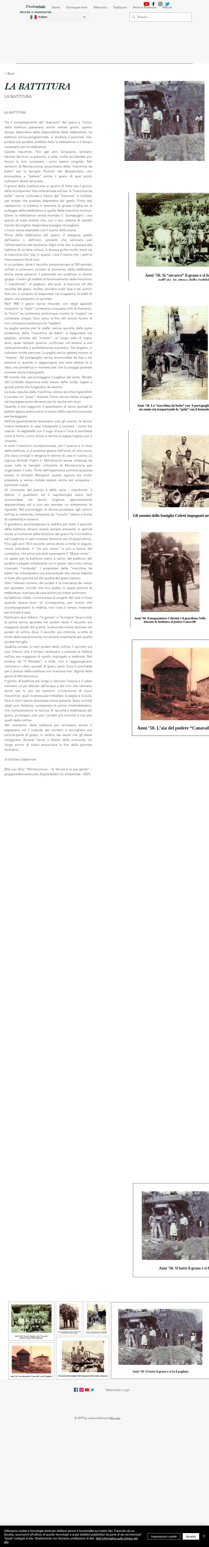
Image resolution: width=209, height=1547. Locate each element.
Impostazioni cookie (164, 1536)
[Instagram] (160, 4)
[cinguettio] (167, 4)
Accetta (191, 1536)
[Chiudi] (204, 1536)
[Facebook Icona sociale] (76, 1390)
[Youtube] (146, 4)
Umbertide (35, 6)
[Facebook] (153, 4)
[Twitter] (92, 1390)
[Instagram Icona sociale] (81, 1390)
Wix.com (114, 1418)
